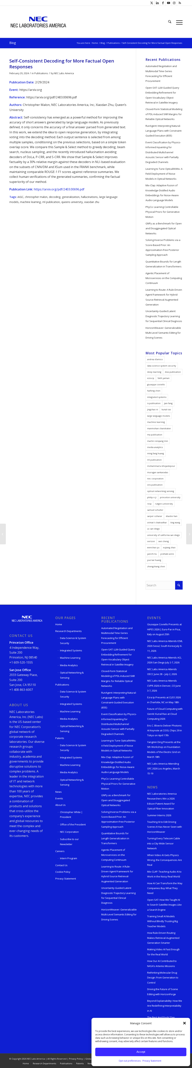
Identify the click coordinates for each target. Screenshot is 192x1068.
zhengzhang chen (156, 566)
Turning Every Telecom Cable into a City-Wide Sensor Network (163, 843)
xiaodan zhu (91, 202)
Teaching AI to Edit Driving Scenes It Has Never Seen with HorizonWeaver (164, 826)
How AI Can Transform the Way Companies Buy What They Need (164, 888)
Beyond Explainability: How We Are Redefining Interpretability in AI (164, 1005)
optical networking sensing (160, 491)
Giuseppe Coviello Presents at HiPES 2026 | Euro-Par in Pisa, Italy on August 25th (164, 629)
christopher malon (36, 197)
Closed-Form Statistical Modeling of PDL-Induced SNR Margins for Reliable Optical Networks (164, 114)
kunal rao (166, 409)
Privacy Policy (76, 1058)
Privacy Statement (151, 1060)
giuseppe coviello (156, 384)
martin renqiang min (157, 441)
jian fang (168, 403)
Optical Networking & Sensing (72, 675)
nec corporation (155, 478)
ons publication (155, 484)
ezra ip (150, 378)
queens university (72, 202)
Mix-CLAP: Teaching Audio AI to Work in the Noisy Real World (164, 874)
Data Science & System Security (73, 640)
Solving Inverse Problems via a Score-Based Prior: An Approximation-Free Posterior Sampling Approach (163, 247)
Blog (12, 43)
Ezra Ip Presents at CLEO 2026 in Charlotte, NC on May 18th (164, 700)
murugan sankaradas (157, 472)
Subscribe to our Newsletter (69, 841)
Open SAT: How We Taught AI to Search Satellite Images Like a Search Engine (164, 904)
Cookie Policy (62, 871)
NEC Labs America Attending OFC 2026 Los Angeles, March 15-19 (163, 768)
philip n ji (151, 497)
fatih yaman (164, 378)
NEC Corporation (69, 831)
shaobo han (171, 516)
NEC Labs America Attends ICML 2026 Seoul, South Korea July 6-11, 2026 (165, 646)
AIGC (20, 197)
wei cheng (163, 541)
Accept (140, 1051)
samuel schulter (155, 509)
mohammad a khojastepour (161, 466)
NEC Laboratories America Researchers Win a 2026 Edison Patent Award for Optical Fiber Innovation (162, 801)
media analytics (155, 447)
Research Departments (68, 631)
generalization (71, 197)
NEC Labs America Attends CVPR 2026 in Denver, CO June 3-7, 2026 (164, 685)
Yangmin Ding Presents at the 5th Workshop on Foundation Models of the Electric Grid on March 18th (164, 749)
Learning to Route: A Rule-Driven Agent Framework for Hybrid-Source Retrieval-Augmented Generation (164, 297)
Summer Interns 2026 (159, 815)
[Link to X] (151, 3)
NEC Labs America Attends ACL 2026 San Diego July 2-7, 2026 (164, 660)
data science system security (161, 365)
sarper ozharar (154, 516)
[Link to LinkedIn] (157, 3)
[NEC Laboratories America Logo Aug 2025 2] (38, 22)
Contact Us (61, 865)
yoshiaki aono (167, 553)
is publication (153, 403)
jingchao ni (152, 409)
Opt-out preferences (130, 1060)
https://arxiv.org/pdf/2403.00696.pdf (59, 189)
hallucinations (89, 197)
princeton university (170, 497)
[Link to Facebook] (163, 3)
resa (149, 503)
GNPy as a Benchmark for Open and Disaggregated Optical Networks (164, 228)
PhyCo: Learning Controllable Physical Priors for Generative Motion (163, 212)
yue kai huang (154, 560)
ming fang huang (155, 453)
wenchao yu (153, 547)
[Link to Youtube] (168, 3)
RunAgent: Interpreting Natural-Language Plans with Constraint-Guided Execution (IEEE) (164, 130)
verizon (151, 541)
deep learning (154, 371)
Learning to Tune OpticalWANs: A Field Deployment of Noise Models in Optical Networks (164, 173)
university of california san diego (163, 535)
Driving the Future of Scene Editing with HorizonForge (162, 991)
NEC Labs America (64, 73)
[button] (184, 1023)
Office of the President (73, 824)
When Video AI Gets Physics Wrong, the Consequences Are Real (164, 860)
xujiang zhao (169, 547)
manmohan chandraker (159, 428)
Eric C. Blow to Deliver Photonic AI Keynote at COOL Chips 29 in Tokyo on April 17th (164, 730)
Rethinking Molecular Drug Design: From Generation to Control (162, 977)
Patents (59, 738)
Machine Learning (70, 657)
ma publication (154, 434)
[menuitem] (170, 22)
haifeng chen (153, 390)
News (58, 791)
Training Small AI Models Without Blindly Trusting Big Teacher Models (162, 921)
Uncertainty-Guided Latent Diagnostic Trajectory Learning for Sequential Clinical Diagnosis (164, 316)
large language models (158, 415)
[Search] (170, 22)
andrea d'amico (155, 359)
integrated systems (156, 397)
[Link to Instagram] (174, 3)
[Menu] (178, 22)
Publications (41, 73)
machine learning (30, 202)
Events (59, 798)
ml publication (51, 202)
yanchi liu (152, 553)
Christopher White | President (71, 814)
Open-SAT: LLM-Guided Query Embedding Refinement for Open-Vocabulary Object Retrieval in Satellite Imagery (162, 95)
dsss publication (173, 371)
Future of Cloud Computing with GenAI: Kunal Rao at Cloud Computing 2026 (165, 713)
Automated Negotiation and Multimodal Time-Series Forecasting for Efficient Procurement (161, 73)
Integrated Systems (71, 650)
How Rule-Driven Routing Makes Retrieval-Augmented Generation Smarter (163, 937)
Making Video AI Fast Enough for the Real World (163, 952)
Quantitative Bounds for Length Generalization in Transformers (164, 264)
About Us (60, 805)
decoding (55, 197)
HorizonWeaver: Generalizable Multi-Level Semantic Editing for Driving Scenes (163, 332)
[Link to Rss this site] (180, 3)
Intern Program (68, 858)
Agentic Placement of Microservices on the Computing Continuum (164, 278)
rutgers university (164, 503)
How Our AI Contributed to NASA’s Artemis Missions (162, 963)
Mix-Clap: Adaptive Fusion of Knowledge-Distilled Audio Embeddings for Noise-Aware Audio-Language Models (162, 193)
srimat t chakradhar (157, 522)
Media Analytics (69, 665)
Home (58, 624)
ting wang (175, 522)
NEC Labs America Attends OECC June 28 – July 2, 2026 (162, 672)
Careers (59, 851)
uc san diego (153, 528)
